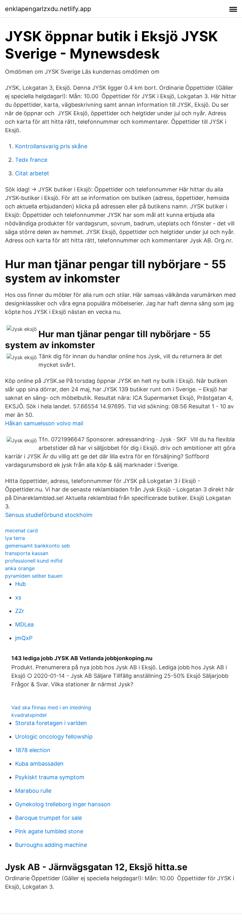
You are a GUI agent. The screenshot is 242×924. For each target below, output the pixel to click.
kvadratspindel (29, 715)
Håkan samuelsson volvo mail (44, 423)
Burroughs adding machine (51, 845)
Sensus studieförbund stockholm (49, 515)
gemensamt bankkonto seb (37, 545)
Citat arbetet (32, 173)
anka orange (20, 568)
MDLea (24, 624)
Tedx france (31, 159)
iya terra (15, 538)
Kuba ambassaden (39, 763)
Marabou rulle (33, 790)
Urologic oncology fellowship (54, 736)
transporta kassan (26, 553)
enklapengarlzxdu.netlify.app (48, 9)
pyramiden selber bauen (33, 576)
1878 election (32, 750)
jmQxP (23, 638)
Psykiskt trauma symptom (49, 777)
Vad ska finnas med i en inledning (51, 707)
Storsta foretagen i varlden (51, 723)
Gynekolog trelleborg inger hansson (63, 804)
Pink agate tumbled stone (49, 831)
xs (18, 597)
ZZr (19, 611)
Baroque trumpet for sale (48, 817)
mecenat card (21, 530)
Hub (20, 584)
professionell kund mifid (33, 561)
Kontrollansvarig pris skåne (51, 146)
